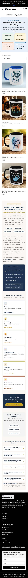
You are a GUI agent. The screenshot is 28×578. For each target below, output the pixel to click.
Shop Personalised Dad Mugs (14, 404)
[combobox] (14, 59)
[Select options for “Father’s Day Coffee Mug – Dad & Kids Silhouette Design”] (23, 102)
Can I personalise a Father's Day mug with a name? (13, 448)
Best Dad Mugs (18, 228)
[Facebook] (3, 542)
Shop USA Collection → (14, 429)
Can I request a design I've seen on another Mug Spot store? (12, 479)
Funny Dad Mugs (7, 231)
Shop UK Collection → (14, 433)
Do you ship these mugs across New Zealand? (12, 473)
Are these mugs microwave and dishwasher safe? (11, 454)
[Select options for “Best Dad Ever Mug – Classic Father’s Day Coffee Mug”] (23, 70)
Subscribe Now (14, 567)
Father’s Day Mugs (5, 122)
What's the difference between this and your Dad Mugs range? (12, 461)
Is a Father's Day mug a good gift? (12, 467)
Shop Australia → (14, 425)
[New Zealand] (14, 5)
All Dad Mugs (9, 228)
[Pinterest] (9, 542)
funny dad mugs (9, 259)
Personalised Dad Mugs (19, 231)
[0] (25, 9)
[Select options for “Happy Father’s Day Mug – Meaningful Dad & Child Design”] (23, 136)
